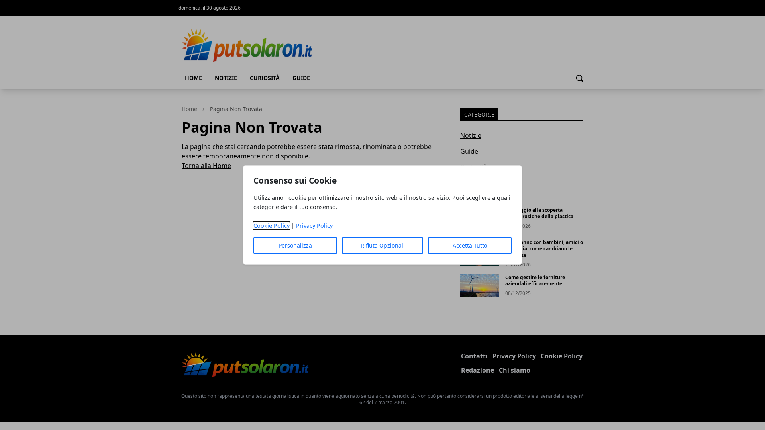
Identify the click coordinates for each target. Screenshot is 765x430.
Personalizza (295, 245)
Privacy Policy (314, 225)
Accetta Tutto (470, 245)
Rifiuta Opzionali (383, 245)
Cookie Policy (271, 225)
